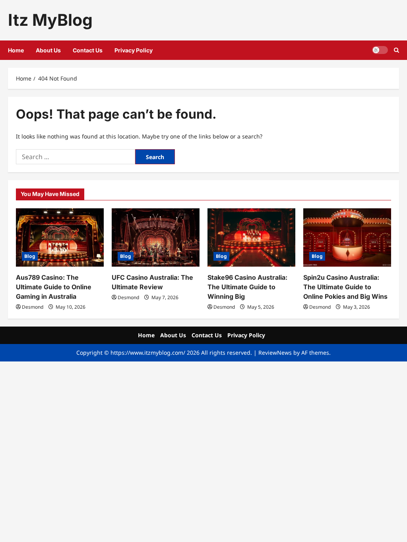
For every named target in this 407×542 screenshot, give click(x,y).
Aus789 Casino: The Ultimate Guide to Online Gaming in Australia (53, 286)
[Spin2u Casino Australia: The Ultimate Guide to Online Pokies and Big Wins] (347, 237)
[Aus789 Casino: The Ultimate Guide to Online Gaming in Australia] (60, 237)
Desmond (32, 307)
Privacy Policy (133, 50)
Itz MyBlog (50, 20)
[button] (396, 50)
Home (16, 50)
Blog (29, 256)
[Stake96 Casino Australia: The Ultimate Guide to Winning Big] (251, 237)
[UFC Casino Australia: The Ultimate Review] (156, 237)
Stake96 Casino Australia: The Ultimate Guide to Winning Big (247, 286)
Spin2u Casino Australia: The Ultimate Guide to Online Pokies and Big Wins (345, 286)
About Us (48, 50)
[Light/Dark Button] (380, 50)
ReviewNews (275, 352)
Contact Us (88, 50)
